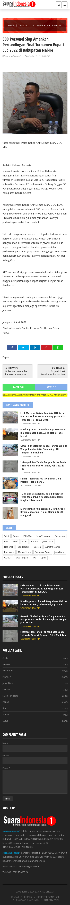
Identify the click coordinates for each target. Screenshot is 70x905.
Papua (23, 25)
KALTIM (34, 541)
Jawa (34, 557)
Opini (43, 557)
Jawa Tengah (22, 557)
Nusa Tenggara (43, 536)
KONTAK (15, 897)
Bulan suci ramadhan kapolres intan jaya (16, 373)
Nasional (8, 546)
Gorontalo (60, 536)
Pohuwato (9, 552)
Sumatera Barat (42, 552)
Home (11, 25)
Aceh (24, 541)
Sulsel (15, 541)
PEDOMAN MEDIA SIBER (27, 900)
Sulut (6, 536)
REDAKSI (28, 897)
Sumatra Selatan (52, 546)
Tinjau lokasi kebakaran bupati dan (53, 373)
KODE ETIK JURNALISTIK (48, 897)
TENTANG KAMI (51, 900)
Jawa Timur (47, 541)
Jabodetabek (23, 546)
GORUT (7, 557)
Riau (6, 541)
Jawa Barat (59, 552)
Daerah (37, 546)
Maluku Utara (24, 552)
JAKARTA (27, 536)
